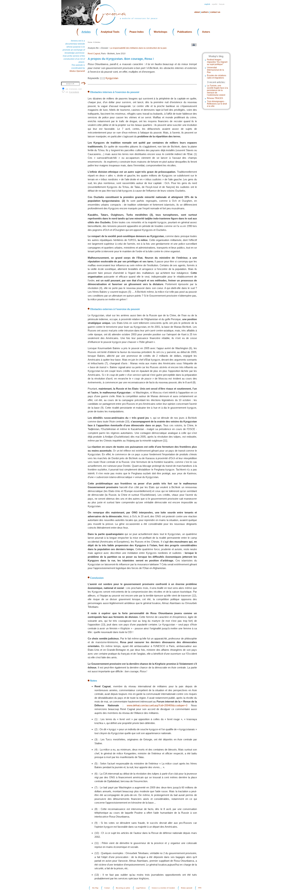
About (197, 12)
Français (221, 4)
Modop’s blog (216, 56)
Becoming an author (123, 888)
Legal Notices (141, 888)
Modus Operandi (77, 71)
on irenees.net (74, 89)
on (72, 92)
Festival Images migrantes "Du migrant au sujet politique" (217, 62)
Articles (86, 31)
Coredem (74, 92)
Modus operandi (186, 888)
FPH (199, 888)
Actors (206, 31)
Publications (184, 31)
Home (90, 42)
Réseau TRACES (215, 98)
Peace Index (137, 31)
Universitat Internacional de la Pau (215, 69)
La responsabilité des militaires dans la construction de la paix (138, 48)
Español (214, 4)
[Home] (112, 24)
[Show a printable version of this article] (193, 45)
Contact (107, 888)
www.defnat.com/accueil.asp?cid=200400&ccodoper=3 (157, 705)
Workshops (160, 31)
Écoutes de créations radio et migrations (216, 76)
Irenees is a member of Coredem (163, 888)
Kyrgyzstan (112, 78)
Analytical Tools (110, 31)
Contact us (215, 12)
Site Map (95, 888)
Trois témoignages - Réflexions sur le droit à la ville (217, 103)
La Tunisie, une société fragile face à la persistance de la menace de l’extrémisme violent (217, 90)
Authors (205, 12)
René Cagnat (94, 53)
